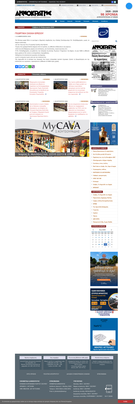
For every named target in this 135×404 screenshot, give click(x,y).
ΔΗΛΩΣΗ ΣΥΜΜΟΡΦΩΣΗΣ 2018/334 (78, 374)
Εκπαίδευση (104, 21)
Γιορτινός (96, 210)
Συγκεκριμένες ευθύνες (99, 169)
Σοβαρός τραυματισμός (100, 175)
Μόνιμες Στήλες (20, 24)
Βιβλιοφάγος (38, 24)
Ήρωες (95, 216)
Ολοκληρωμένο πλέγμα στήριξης (102, 160)
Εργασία (29, 24)
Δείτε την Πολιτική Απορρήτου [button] (64, 401)
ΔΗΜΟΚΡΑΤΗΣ (22, 2)
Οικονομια (84, 79)
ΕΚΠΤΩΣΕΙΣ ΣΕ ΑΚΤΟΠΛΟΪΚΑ (101, 172)
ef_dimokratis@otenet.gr (110, 5)
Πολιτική (62, 21)
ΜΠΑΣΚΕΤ (96, 187)
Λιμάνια (95, 213)
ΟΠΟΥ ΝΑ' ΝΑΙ (97, 178)
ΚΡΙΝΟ (95, 204)
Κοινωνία (69, 21)
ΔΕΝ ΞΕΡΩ (96, 219)
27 (102, 244)
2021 (96, 232)
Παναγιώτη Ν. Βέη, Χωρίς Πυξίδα (102, 222)
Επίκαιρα (95, 181)
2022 (99, 232)
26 (99, 244)
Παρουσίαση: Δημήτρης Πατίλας (102, 198)
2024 (105, 232)
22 (108, 242)
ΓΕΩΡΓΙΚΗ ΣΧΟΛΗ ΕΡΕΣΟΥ (29, 33)
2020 (93, 232)
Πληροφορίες (67, 24)
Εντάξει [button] (125, 401)
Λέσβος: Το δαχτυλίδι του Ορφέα (102, 184)
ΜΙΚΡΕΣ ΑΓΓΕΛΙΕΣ (104, 348)
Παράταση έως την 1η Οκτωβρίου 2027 (104, 157)
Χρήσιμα (52, 24)
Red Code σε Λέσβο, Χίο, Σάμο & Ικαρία (104, 166)
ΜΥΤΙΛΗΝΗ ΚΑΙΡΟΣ (104, 324)
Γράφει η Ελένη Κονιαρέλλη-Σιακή (102, 201)
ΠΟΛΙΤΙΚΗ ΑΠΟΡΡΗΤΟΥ (51, 374)
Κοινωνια (84, 36)
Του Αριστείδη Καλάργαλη (100, 207)
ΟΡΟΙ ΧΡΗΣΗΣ (31, 374)
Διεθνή (59, 24)
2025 (108, 232)
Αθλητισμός (95, 21)
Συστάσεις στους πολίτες (100, 163)
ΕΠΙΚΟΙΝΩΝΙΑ (101, 374)
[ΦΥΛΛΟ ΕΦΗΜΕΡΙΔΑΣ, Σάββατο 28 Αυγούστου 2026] (104, 83)
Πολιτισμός (86, 21)
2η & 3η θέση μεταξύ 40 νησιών (102, 154)
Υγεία (45, 24)
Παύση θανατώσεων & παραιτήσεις (103, 151)
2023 (102, 232)
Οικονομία (78, 21)
